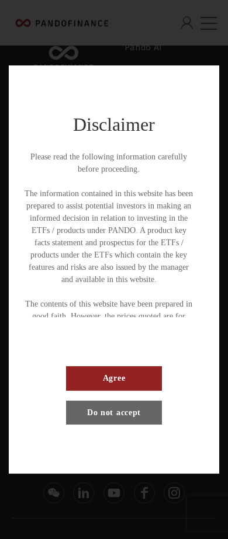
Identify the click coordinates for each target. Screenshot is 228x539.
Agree (114, 378)
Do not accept (114, 412)
